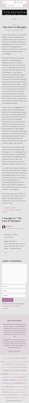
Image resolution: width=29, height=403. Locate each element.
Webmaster (9, 226)
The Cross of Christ (7, 395)
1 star (7, 358)
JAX (13, 377)
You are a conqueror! (10, 208)
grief (10, 377)
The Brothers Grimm (23, 392)
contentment (11, 374)
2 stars (11, 358)
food (23, 374)
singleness (5, 392)
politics (20, 386)
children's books (21, 367)
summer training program (14, 392)
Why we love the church (14, 397)
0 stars (4, 358)
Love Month (16, 383)
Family (20, 374)
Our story (9, 387)
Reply (5, 252)
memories (24, 383)
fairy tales (16, 374)
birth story (15, 364)
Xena (21, 400)
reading (6, 389)
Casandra (7, 237)
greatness (7, 377)
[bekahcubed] (14, 12)
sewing (25, 389)
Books (23, 364)
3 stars (16, 358)
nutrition (3, 386)
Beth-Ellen (10, 364)
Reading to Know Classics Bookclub (16, 389)
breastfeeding (4, 367)
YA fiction (22, 397)
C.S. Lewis (12, 367)
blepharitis (12, 152)
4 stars (22, 358)
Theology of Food (18, 395)
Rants (14, 24)
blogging (20, 364)
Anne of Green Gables (18, 361)
